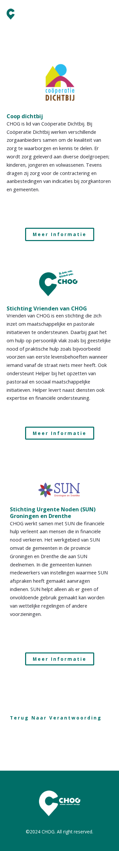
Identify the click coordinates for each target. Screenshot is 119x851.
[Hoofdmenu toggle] (105, 14)
